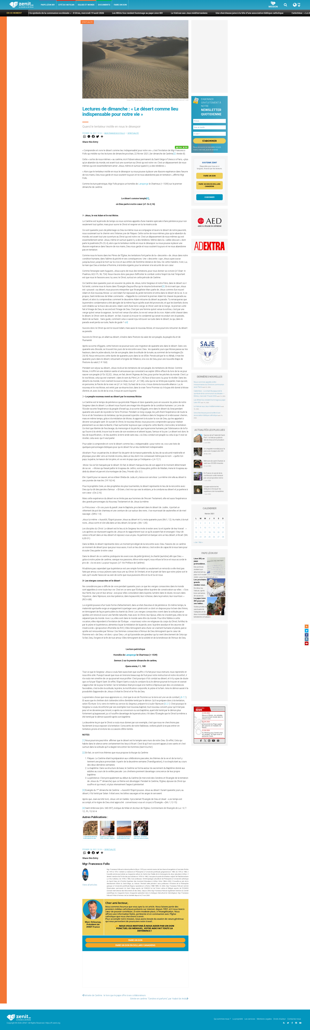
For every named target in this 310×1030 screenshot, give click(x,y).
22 (196, 537)
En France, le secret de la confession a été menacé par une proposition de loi (213, 475)
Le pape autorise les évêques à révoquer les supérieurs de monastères (214, 489)
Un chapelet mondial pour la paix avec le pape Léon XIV (214, 450)
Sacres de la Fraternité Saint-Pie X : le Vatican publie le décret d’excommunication (214, 437)
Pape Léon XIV (48, 5)
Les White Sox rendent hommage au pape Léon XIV (50, 13)
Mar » (201, 542)
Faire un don (120, 5)
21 (223, 532)
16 (201, 532)
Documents (104, 5)
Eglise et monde (86, 5)
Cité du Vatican (66, 5)
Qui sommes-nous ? (222, 1019)
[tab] (201, 709)
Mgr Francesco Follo (114, 133)
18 (209, 532)
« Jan (196, 542)
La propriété (237, 1019)
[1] (147, 198)
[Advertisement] (135, 972)
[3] (163, 286)
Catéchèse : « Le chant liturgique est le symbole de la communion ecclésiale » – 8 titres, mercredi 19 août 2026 (209, 393)
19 (214, 532)
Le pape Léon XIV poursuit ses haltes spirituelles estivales (200, 603)
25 (209, 537)
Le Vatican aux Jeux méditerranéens (102, 13)
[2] (174, 153)
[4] (127, 322)
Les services (249, 1019)
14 (223, 528)
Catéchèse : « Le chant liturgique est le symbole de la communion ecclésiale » (243, 13)
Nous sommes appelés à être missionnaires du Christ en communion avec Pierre (209, 384)
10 (205, 528)
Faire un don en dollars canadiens (135, 945)
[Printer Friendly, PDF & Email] (181, 147)
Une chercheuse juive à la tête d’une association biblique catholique (162, 13)
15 (196, 532)
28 (223, 537)
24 (205, 537)
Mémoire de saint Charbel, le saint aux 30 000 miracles (214, 462)
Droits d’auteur (279, 1019)
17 (205, 532)
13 (218, 528)
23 (201, 537)
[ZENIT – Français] (24, 5)
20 (218, 532)
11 (209, 528)
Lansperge (143, 183)
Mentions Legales (264, 1019)
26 (214, 537)
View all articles (89, 884)
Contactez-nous (294, 1019)
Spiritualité (87, 22)
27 (218, 537)
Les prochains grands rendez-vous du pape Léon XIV (200, 585)
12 (214, 528)
